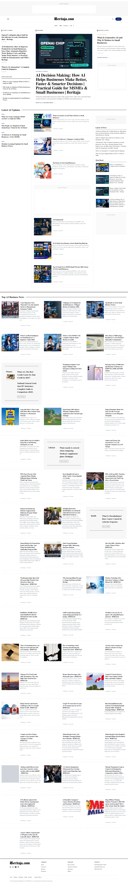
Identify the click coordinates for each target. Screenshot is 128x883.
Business (16, 877)
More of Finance (21, 396)
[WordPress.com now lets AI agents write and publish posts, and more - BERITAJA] (95, 619)
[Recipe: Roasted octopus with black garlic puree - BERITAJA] (52, 681)
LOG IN (118, 19)
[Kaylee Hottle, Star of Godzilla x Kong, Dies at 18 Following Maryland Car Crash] (10, 447)
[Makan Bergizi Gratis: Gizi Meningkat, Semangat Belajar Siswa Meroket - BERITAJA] (52, 741)
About (42, 864)
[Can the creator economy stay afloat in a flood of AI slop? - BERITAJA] (95, 652)
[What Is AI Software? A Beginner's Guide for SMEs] (42, 146)
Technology (21, 877)
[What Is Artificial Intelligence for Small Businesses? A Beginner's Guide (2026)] (10, 342)
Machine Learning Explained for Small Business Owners (16, 99)
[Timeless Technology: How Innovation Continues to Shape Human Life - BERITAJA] (95, 585)
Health (25, 877)
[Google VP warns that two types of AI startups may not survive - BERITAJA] (52, 710)
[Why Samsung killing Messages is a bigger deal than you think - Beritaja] (52, 585)
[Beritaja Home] (64, 19)
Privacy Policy (71, 864)
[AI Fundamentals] (42, 226)
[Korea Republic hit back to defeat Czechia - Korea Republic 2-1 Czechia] (52, 481)
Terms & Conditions (72, 867)
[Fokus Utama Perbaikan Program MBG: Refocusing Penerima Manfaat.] (52, 550)
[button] (40, 51)
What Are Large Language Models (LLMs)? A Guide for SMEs (16, 82)
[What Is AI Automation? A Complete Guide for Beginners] (68, 51)
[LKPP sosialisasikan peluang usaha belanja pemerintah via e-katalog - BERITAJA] (52, 619)
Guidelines (43, 871)
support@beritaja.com (99, 867)
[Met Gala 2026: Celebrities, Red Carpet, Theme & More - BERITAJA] (95, 550)
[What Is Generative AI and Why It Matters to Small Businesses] (42, 122)
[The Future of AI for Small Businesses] (42, 170)
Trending (65, 25)
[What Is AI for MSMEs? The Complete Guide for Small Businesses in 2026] (52, 342)
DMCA (69, 871)
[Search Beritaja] (112, 19)
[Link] (10, 377)
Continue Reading (103, 57)
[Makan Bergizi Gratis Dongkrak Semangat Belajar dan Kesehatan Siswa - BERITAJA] (95, 741)
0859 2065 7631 (98, 869)
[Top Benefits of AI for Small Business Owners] (95, 309)
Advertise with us (37, 877)
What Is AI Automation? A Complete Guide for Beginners (15, 68)
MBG (61, 25)
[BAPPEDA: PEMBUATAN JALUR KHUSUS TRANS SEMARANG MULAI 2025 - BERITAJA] (10, 619)
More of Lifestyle (64, 461)
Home (56, 25)
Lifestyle (30, 877)
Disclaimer (70, 869)
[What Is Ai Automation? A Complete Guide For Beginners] (102, 167)
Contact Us (43, 867)
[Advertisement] (64, 9)
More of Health (106, 526)
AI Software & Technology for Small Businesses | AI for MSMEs (17, 93)
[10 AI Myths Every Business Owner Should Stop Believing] (42, 250)
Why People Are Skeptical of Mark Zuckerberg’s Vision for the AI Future (16, 88)
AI (71, 25)
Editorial (43, 869)
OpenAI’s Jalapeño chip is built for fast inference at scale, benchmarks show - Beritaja (15, 37)
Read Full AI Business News (45, 102)
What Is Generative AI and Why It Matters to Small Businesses (109, 40)
